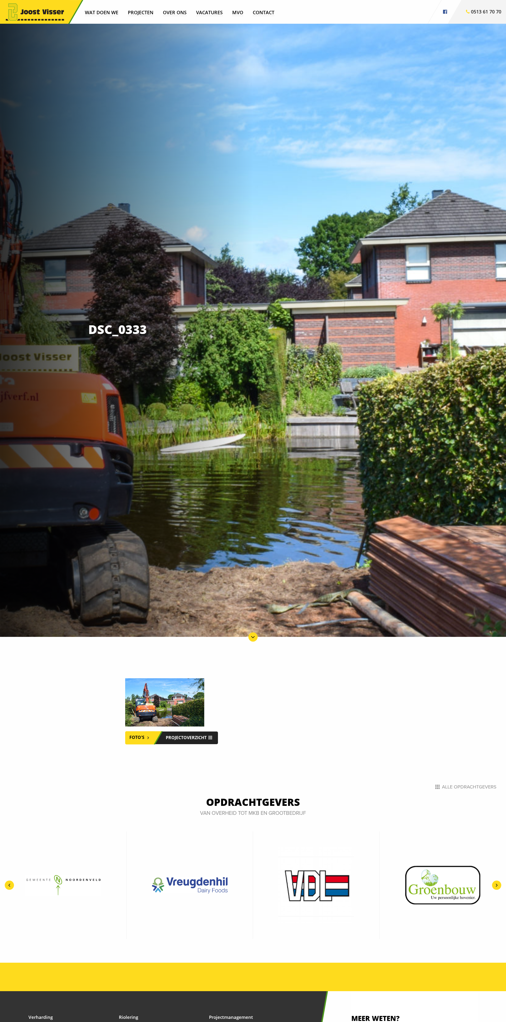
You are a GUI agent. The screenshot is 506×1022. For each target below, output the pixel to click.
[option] (63, 885)
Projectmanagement (231, 1017)
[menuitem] (101, 12)
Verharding (40, 1017)
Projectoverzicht (187, 737)
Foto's (137, 737)
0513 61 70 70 (485, 11)
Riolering (128, 1017)
